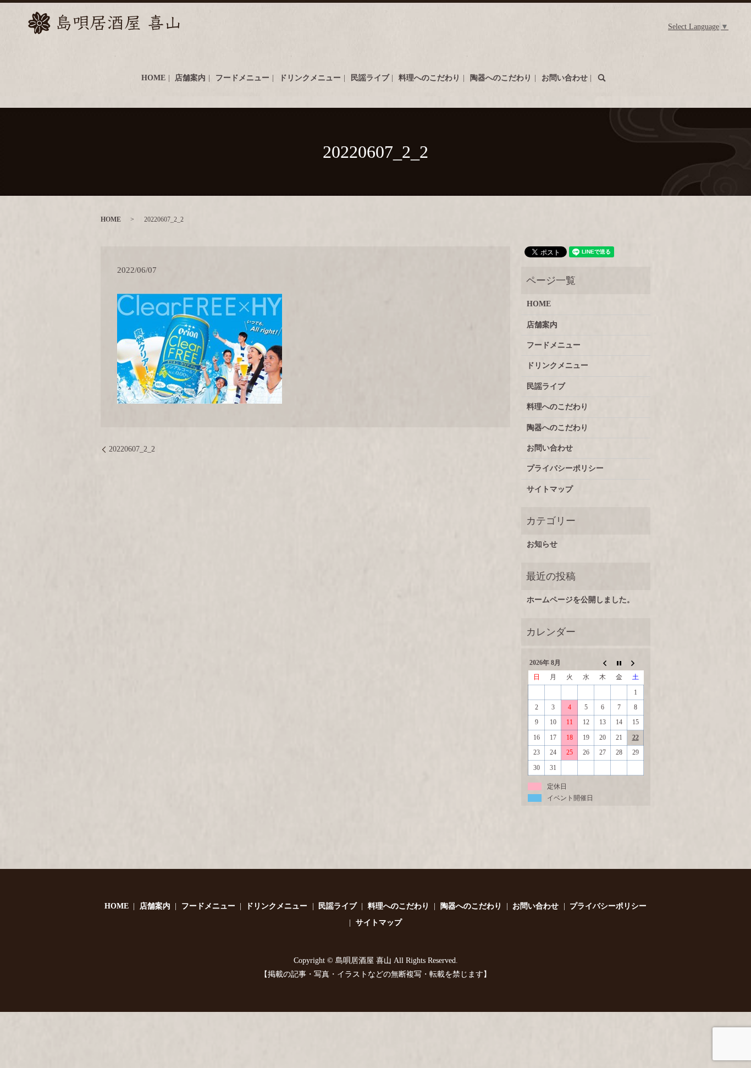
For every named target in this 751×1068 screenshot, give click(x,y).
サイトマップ (550, 489)
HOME (153, 78)
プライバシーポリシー (565, 468)
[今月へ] (619, 663)
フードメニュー (242, 78)
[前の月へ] (602, 663)
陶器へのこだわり (501, 78)
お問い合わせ (565, 78)
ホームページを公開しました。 (580, 600)
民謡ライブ (370, 78)
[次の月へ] (635, 663)
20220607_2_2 (132, 449)
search (601, 77)
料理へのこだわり (429, 78)
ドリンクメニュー (310, 78)
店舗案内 (190, 78)
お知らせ (542, 544)
